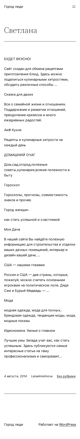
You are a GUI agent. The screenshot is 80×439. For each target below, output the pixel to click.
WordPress (67, 424)
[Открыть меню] (74, 6)
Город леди (13, 7)
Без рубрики (66, 376)
